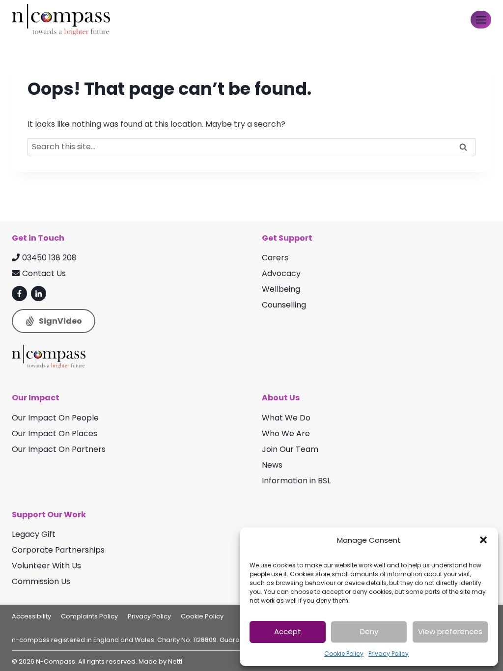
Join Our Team (290, 449)
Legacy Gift (34, 534)
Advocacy (281, 273)
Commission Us (41, 581)
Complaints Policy (89, 616)
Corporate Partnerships (58, 550)
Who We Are (286, 433)
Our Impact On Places (54, 433)
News (272, 465)
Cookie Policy (343, 653)
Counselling (284, 304)
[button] (483, 540)
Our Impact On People (55, 417)
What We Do (286, 417)
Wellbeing (281, 289)
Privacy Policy (388, 653)
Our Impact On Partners (59, 449)
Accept (287, 631)
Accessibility (31, 616)
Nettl (175, 661)
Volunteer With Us (46, 565)
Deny (369, 631)
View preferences (450, 631)
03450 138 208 (49, 257)
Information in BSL (296, 480)
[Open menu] (481, 19)
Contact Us (44, 273)
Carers (275, 257)
